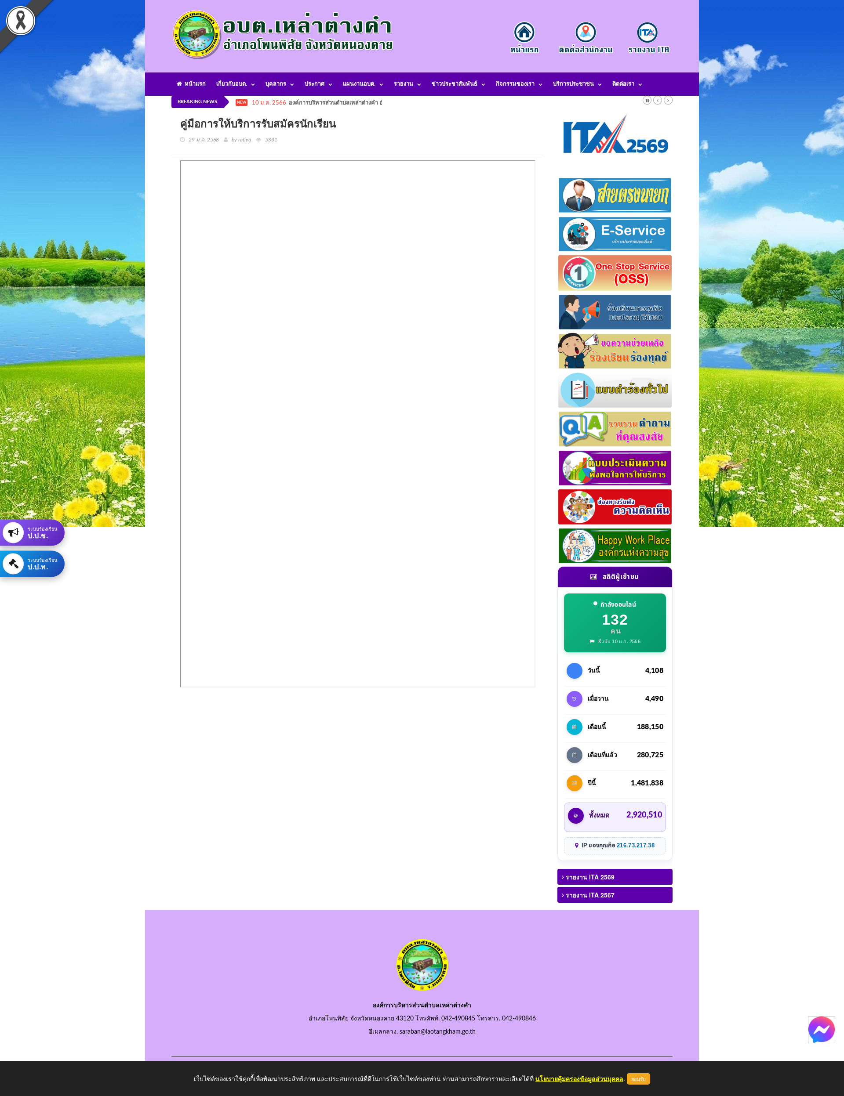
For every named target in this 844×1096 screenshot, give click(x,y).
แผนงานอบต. (359, 84)
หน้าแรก (194, 84)
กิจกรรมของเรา (515, 84)
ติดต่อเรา (623, 84)
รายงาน (403, 84)
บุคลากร (276, 84)
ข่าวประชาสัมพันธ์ (454, 84)
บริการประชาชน (573, 84)
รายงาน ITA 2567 (589, 894)
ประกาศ (314, 84)
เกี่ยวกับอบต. (231, 84)
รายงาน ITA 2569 (589, 876)
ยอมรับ (638, 1078)
